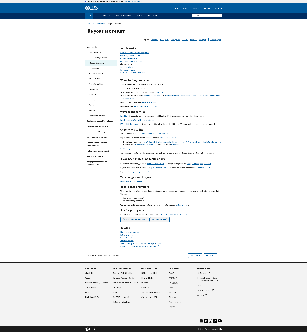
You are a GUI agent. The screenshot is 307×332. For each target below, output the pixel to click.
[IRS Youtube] (220, 320)
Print (212, 255)
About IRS (89, 273)
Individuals (101, 24)
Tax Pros (207, 8)
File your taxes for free (129, 232)
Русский (193, 39)
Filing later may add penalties (199, 163)
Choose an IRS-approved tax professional (152, 133)
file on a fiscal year (148, 102)
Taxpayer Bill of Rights (122, 273)
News (185, 8)
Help (176, 8)
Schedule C (175, 144)
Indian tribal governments (98, 151)
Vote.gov (200, 295)
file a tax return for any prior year (173, 214)
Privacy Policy (204, 329)
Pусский (172, 292)
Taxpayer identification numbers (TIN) (97, 163)
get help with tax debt (142, 172)
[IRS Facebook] (201, 320)
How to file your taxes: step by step (134, 52)
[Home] (91, 7)
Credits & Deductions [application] (123, 15)
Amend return (94, 78)
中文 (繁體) (175, 39)
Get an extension (96, 73)
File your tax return (96, 63)
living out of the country (152, 95)
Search (220, 15)
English (194, 8)
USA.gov (200, 285)
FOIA (115, 292)
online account (182, 205)
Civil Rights (117, 287)
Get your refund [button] (159, 219)
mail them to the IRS (168, 138)
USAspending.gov (204, 290)
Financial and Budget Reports (97, 282)
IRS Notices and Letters (150, 273)
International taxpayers (97, 132)
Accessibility (217, 329)
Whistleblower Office (150, 297)
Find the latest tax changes (131, 181)
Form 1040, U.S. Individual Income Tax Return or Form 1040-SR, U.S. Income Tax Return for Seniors (181, 142)
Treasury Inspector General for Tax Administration (208, 279)
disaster (160, 92)
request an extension (155, 163)
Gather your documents (130, 58)
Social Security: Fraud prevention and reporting (139, 243)
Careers (88, 278)
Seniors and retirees (97, 115)
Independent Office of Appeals (125, 282)
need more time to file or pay (145, 106)
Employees (93, 100)
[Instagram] (210, 320)
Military (92, 110)
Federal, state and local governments (97, 144)
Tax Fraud (145, 287)
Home (88, 24)
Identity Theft (147, 278)
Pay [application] (96, 15)
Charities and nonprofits (97, 126)
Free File (95, 68)
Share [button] (197, 255)
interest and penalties (203, 167)
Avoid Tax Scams (127, 240)
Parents (92, 105)
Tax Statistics (90, 287)
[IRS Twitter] (206, 320)
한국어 (185, 39)
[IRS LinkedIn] (215, 320)
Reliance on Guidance (121, 302)
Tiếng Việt (203, 39)
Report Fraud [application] (152, 15)
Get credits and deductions (131, 61)
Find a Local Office (92, 297)
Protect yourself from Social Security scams (138, 246)
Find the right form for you (131, 149)
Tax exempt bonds (95, 156)
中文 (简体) (164, 39)
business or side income (143, 144)
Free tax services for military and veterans (137, 120)
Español (154, 39)
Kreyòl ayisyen (215, 39)
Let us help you (126, 235)
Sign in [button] (217, 8)
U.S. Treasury (202, 273)
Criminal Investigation (150, 292)
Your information (96, 84)
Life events (93, 89)
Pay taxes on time (127, 70)
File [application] (89, 15)
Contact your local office (130, 238)
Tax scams (145, 282)
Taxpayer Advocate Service (124, 278)
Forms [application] (139, 15)
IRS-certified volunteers (130, 124)
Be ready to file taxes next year (132, 73)
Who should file (95, 52)
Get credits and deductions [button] (135, 219)
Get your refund (126, 67)
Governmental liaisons (97, 137)
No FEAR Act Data (120, 297)
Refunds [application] (106, 15)
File (93, 24)
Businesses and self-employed (100, 121)
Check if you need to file (130, 55)
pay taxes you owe (158, 167)
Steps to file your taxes (98, 57)
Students (92, 94)
